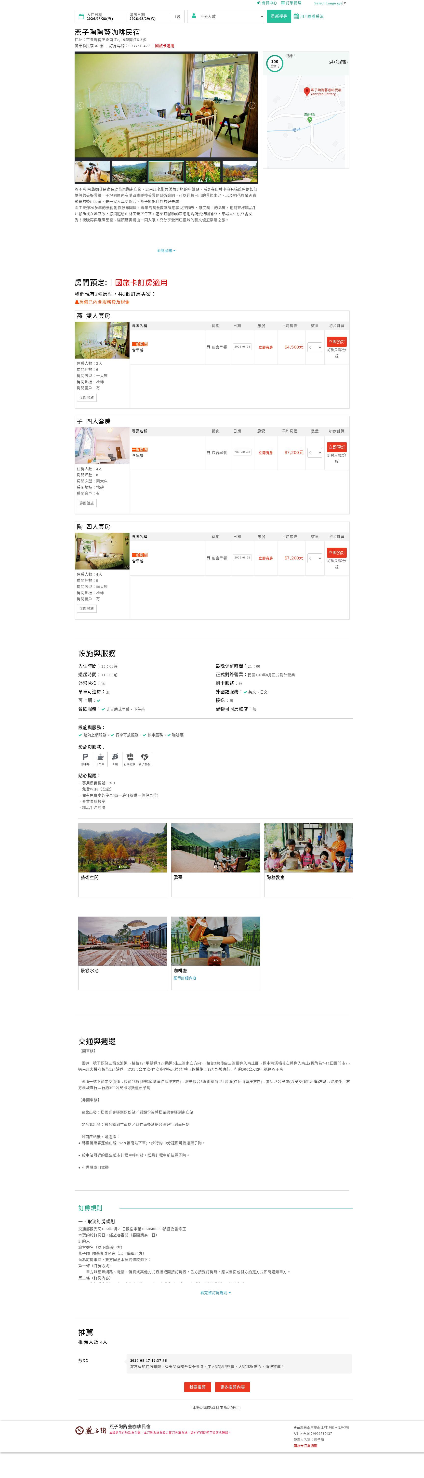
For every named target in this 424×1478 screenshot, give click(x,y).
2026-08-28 (242, 346)
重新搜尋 (279, 16)
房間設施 (87, 398)
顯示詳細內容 (185, 978)
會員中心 (269, 3)
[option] (122, 847)
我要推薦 (197, 1387)
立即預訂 (337, 341)
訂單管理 (293, 3)
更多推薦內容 (232, 1387)
